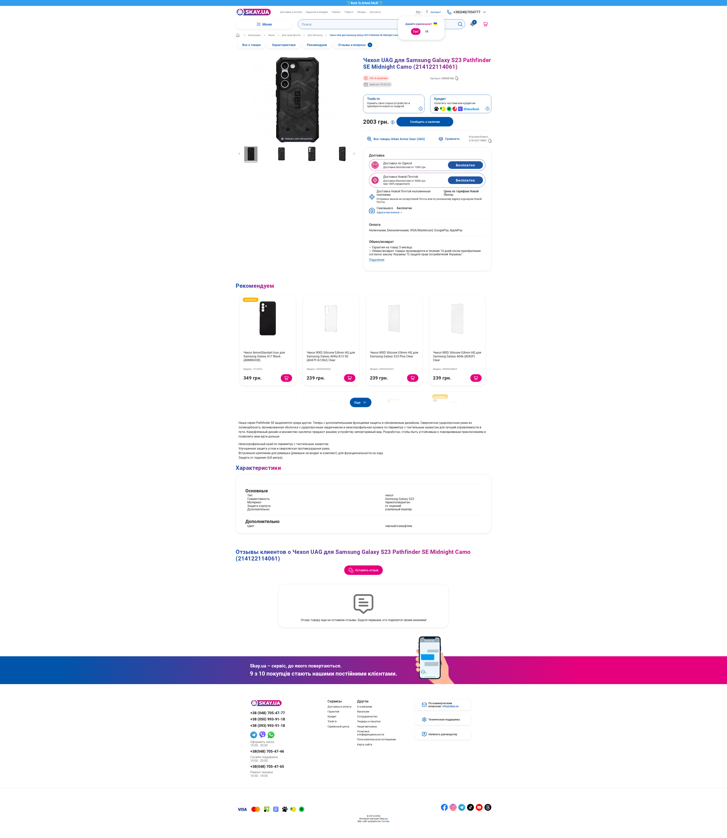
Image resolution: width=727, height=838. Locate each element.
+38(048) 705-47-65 (267, 766)
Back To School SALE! (364, 3)
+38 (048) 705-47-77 (267, 713)
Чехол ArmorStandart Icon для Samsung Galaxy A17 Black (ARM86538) (264, 356)
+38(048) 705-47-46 (267, 751)
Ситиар (385, 821)
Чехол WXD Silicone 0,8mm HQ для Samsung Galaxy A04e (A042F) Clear (457, 356)
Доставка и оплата (291, 12)
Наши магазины (367, 726)
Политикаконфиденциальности (370, 733)
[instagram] (453, 807)
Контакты (375, 12)
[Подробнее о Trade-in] (421, 109)
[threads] (487, 807)
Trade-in (348, 12)
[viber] (262, 734)
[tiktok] (470, 807)
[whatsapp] (271, 734)
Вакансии (363, 711)
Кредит (332, 716)
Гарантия (333, 711)
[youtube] (479, 807)
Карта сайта (364, 744)
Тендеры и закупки (369, 721)
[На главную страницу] (254, 12)
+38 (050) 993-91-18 (267, 719)
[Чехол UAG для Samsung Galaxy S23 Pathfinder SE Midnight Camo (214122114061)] (250, 154)
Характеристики (284, 45)
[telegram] (253, 734)
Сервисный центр (338, 726)
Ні (426, 31)
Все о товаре (251, 45)
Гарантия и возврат (317, 12)
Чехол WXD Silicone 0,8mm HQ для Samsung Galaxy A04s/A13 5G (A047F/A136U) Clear (331, 356)
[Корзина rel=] (485, 24)
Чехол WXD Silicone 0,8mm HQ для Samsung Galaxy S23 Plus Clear (394, 354)
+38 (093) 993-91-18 (267, 725)
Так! (416, 31)
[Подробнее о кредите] (487, 109)
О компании (364, 706)
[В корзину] (286, 378)
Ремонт (336, 12)
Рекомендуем (317, 45)
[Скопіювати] (457, 78)
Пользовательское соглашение (376, 739)
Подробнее (376, 260)
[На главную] (238, 35)
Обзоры (361, 12)
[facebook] (444, 807)
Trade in (332, 721)
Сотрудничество (367, 716)
